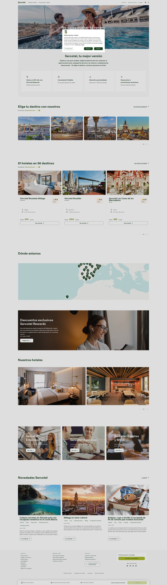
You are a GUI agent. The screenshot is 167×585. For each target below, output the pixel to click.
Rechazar (88, 48)
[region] (83, 40)
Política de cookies (79, 44)
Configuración (68, 48)
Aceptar (98, 48)
